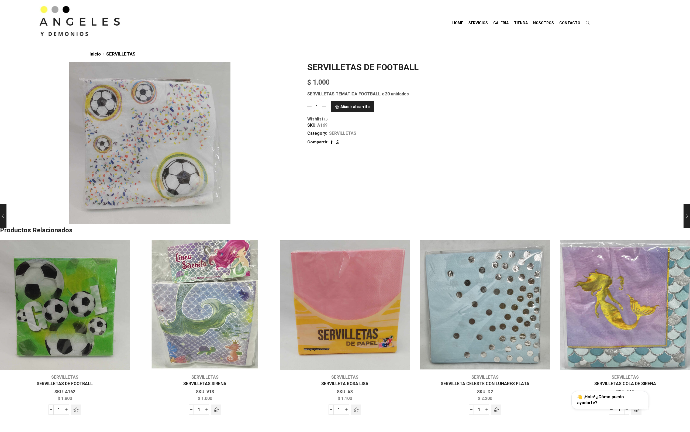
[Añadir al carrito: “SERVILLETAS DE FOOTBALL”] (76, 410)
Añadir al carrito (355, 107)
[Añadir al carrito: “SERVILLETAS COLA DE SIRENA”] (636, 410)
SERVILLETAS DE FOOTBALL (65, 383)
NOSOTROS (543, 23)
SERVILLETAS (121, 54)
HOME (457, 23)
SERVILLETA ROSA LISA (344, 383)
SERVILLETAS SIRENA (204, 383)
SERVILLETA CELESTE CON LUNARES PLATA (485, 383)
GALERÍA (501, 23)
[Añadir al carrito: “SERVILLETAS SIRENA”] (216, 410)
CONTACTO (569, 23)
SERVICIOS (478, 23)
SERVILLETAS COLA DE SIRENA (625, 383)
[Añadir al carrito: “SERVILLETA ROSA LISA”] (356, 410)
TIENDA (521, 23)
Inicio (95, 54)
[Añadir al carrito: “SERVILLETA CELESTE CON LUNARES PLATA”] (496, 410)
